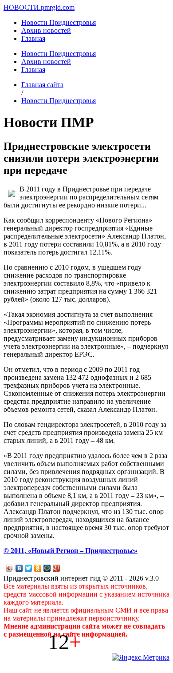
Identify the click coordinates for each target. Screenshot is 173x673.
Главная (33, 38)
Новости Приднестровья (58, 22)
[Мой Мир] (47, 568)
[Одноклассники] (38, 568)
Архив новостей (46, 30)
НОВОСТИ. (22, 7)
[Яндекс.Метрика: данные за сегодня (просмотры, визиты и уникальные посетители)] (140, 657)
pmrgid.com (58, 7)
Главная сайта (42, 84)
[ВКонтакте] (19, 568)
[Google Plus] (56, 568)
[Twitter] (28, 568)
